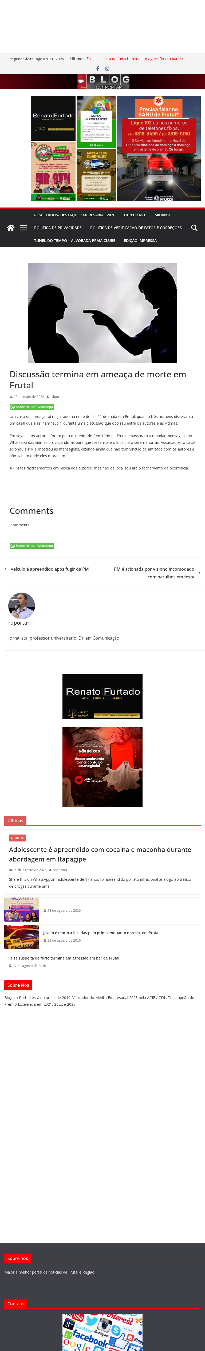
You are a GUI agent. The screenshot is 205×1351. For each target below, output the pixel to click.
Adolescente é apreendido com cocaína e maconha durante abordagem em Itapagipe (100, 854)
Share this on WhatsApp (34, 407)
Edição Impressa (140, 240)
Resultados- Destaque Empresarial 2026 (74, 214)
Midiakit (163, 214)
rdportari (57, 396)
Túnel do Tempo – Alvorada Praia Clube (74, 240)
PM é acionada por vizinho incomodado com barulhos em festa (154, 573)
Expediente (135, 214)
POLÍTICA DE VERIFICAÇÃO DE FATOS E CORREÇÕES (136, 227)
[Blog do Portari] (10, 227)
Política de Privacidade (58, 227)
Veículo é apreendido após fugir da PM (50, 569)
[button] (53, 118)
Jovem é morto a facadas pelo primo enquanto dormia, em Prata (100, 932)
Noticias (17, 838)
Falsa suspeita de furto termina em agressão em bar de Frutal (64, 958)
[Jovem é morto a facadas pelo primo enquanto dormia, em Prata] (21, 937)
